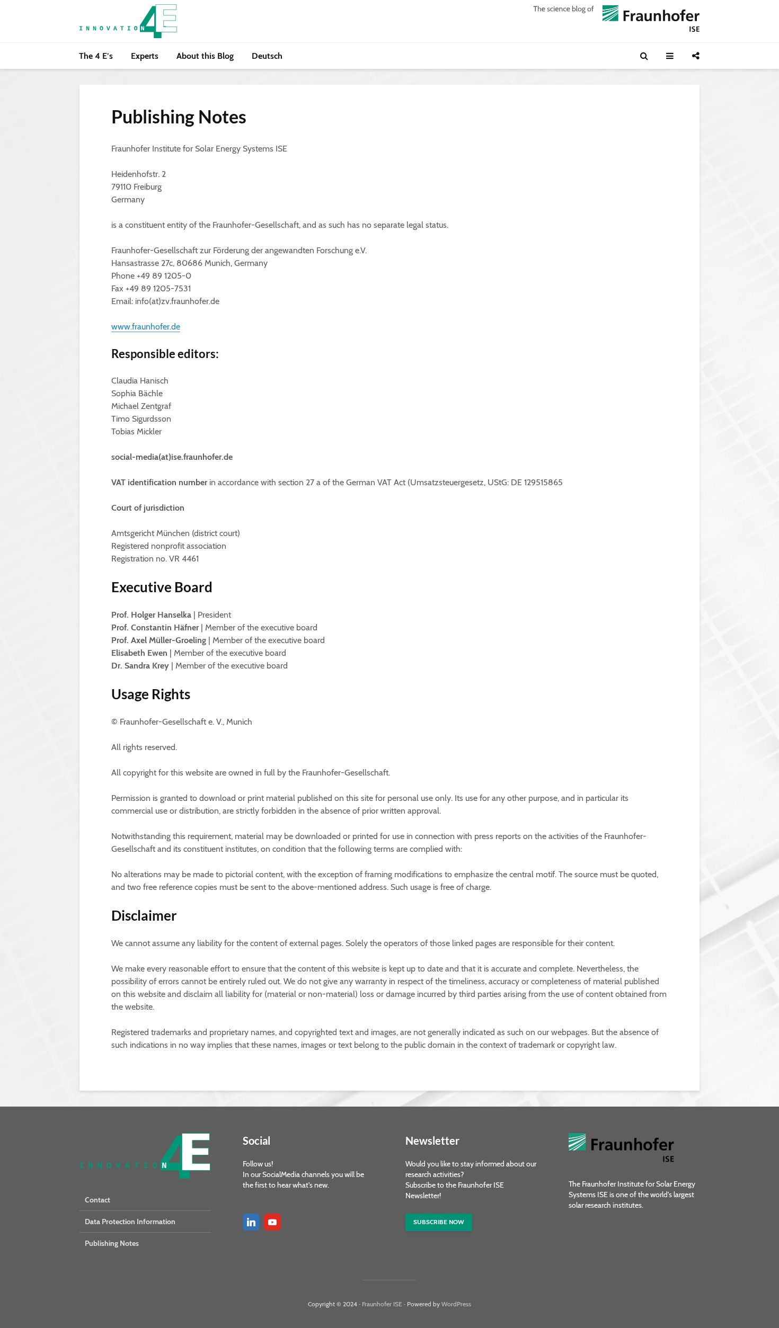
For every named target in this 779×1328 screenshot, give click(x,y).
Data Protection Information (130, 1221)
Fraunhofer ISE (382, 1304)
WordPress (456, 1304)
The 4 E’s (96, 56)
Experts (144, 56)
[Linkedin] (251, 1222)
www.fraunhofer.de (145, 327)
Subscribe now (438, 1222)
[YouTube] (272, 1222)
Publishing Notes (112, 1243)
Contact (97, 1200)
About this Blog (205, 56)
